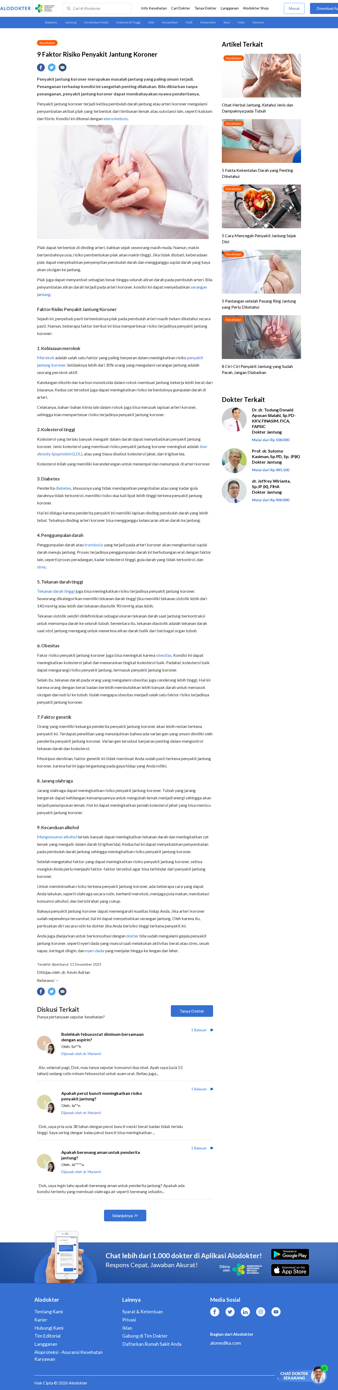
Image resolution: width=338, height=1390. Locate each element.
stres (41, 566)
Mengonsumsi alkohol (57, 836)
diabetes (63, 487)
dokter (132, 935)
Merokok (45, 357)
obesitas (164, 655)
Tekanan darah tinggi (56, 591)
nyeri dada (94, 950)
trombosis (93, 544)
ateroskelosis (116, 118)
